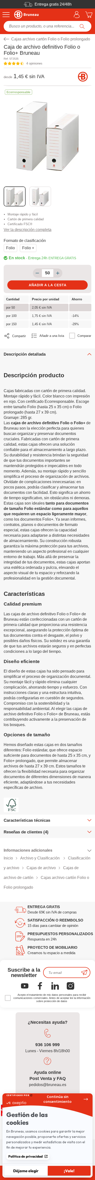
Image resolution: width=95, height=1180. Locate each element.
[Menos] (37, 273)
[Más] (57, 273)
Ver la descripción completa (27, 230)
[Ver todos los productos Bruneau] (82, 76)
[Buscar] (82, 26)
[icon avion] (84, 972)
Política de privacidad (25, 1156)
